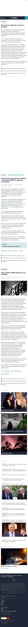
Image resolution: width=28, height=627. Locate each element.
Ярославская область (14, 122)
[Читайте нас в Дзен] (2, 614)
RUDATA (2, 610)
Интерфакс (14, 18)
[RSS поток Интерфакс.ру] (8, 614)
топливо (21, 250)
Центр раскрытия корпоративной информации (8, 611)
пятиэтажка (15, 250)
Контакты (2, 575)
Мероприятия (10, 576)
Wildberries (7, 371)
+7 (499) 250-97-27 (13, 593)
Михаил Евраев (4, 122)
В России (3, 21)
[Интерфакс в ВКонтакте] (6, 614)
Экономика (4, 269)
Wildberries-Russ (17, 371)
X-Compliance (3, 601)
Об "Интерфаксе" (8, 575)
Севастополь (4, 250)
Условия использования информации (8, 620)
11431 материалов (5, 568)
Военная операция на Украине (16, 82)
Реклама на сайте (4, 576)
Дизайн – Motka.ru (4, 623)
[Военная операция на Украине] (14, 564)
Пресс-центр (15, 575)
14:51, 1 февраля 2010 (5, 22)
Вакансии (20, 575)
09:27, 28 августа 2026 (5, 270)
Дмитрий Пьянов (5, 373)
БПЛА (10, 250)
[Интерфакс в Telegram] (4, 614)
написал (9, 105)
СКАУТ (2, 602)
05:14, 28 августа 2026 (5, 176)
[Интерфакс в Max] (9, 614)
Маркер (2, 603)
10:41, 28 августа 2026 (5, 83)
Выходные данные (4, 622)
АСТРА (2, 604)
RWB (12, 371)
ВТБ (2, 300)
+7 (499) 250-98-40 (4, 593)
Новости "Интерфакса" (4, 607)
